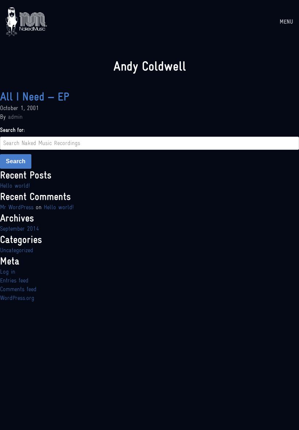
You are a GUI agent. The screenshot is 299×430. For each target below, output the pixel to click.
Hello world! (15, 186)
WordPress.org (17, 298)
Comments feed (18, 289)
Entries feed (14, 280)
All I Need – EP (34, 96)
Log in (7, 272)
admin (15, 117)
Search (16, 161)
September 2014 (19, 229)
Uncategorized (16, 250)
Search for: (12, 130)
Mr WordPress (17, 207)
